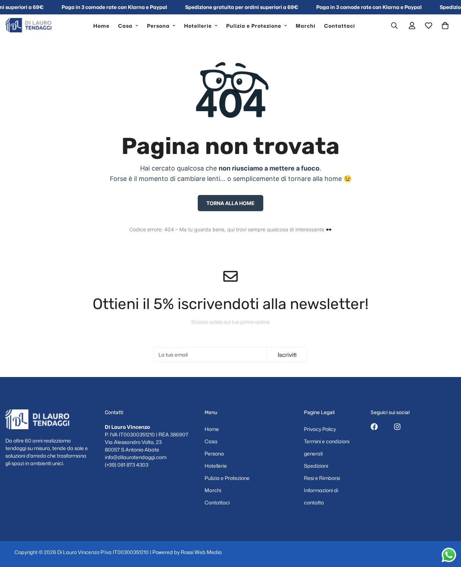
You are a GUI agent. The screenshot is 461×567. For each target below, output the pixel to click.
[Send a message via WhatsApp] (448, 554)
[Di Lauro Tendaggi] (31, 25)
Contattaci (339, 25)
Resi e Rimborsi (322, 478)
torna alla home (230, 203)
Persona (158, 25)
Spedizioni (316, 465)
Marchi (305, 25)
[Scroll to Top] (447, 528)
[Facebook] (374, 426)
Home (101, 25)
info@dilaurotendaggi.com (135, 457)
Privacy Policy (320, 429)
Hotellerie (198, 25)
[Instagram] (397, 426)
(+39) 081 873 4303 (126, 464)
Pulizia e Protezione (253, 25)
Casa (125, 25)
